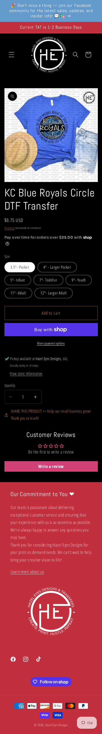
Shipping (9, 228)
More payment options (51, 343)
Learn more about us (27, 572)
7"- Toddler (48, 280)
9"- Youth (79, 280)
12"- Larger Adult (54, 293)
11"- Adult (18, 293)
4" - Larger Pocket (57, 267)
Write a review (51, 466)
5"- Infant (17, 280)
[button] (11, 54)
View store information (26, 373)
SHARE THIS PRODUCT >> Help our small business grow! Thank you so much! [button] (51, 414)
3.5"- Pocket (19, 267)
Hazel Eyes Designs (56, 725)
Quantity (9, 385)
